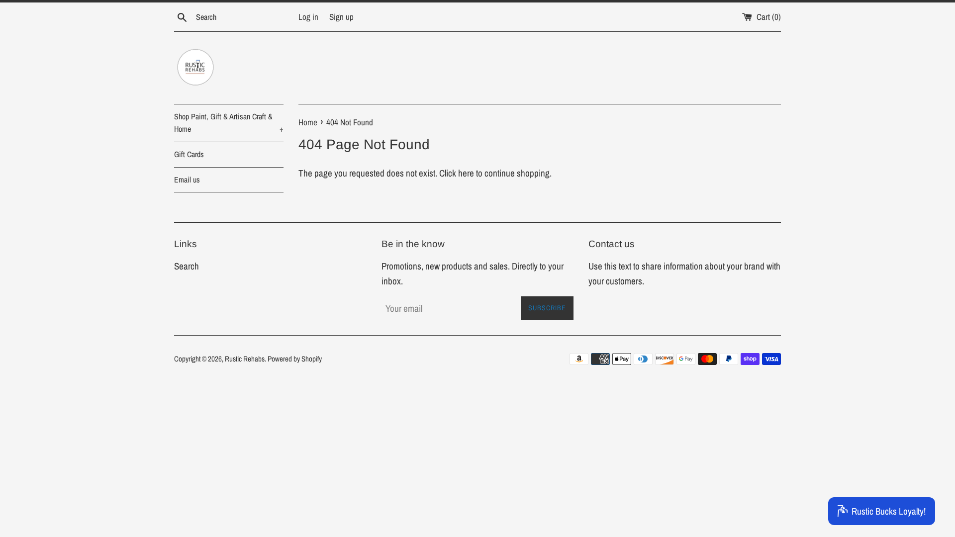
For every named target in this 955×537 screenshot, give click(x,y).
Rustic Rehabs (245, 359)
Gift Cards (189, 154)
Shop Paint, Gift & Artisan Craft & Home (229, 123)
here (466, 173)
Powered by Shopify (295, 359)
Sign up (341, 16)
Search (186, 266)
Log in (308, 16)
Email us (187, 179)
